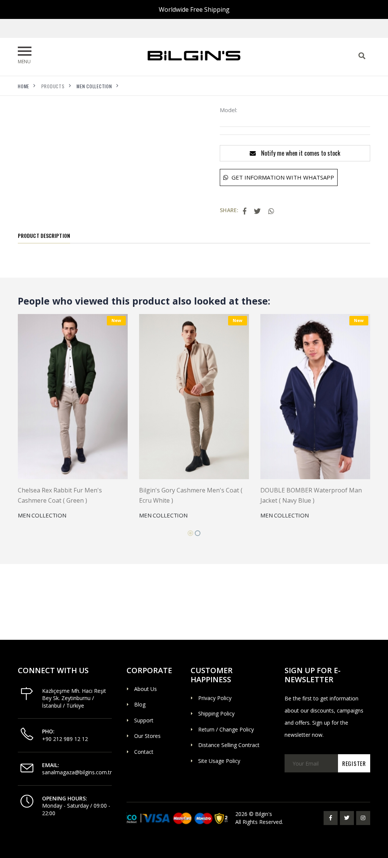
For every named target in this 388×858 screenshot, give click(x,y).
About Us (145, 688)
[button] (190, 533)
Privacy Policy (215, 698)
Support (143, 720)
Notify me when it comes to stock (300, 153)
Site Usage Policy (219, 760)
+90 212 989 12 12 (65, 738)
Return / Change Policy (226, 729)
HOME (23, 86)
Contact (143, 751)
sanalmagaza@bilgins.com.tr (77, 772)
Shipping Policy (216, 713)
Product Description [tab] (44, 235)
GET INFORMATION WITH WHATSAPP (282, 177)
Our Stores (147, 735)
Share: (229, 210)
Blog (140, 704)
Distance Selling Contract (229, 745)
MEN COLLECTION (94, 86)
